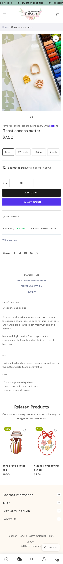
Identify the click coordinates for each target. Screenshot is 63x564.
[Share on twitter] (20, 253)
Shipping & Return (31, 286)
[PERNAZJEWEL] (31, 14)
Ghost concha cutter (21, 130)
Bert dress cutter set (13, 467)
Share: (6, 253)
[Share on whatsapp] (37, 253)
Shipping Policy (45, 536)
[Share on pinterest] (31, 253)
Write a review (9, 240)
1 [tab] (31, 117)
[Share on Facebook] (14, 253)
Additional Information (31, 280)
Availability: (8, 228)
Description (31, 274)
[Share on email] (26, 253)
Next (57, 453)
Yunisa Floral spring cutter (46, 467)
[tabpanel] (31, 72)
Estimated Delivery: (20, 167)
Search (13, 536)
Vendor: (34, 228)
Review (31, 291)
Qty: (5, 183)
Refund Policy (27, 536)
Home (5, 27)
